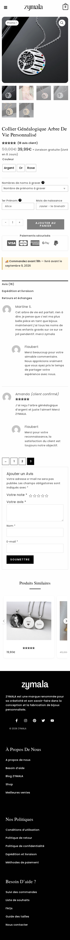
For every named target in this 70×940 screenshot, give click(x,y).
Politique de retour (19, 838)
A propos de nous (18, 760)
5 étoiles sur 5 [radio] (46, 496)
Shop (9, 784)
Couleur (8, 159)
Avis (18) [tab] (8, 284)
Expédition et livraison (21, 854)
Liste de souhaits (17, 900)
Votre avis (16, 502)
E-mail (12, 541)
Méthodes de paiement (22, 862)
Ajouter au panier (45, 224)
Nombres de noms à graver (23, 183)
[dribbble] (44, 720)
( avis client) (27, 143)
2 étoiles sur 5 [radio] (34, 496)
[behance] (35, 720)
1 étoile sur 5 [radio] (30, 496)
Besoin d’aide (15, 768)
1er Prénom (11, 200)
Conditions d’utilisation (22, 830)
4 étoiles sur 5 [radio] (42, 496)
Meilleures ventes (18, 792)
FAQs (9, 908)
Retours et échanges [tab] (17, 298)
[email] (52, 720)
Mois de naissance (49, 200)
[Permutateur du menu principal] (5, 7)
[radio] (9, 168)
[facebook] (17, 720)
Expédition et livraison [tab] (18, 291)
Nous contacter (17, 925)
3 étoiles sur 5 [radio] (38, 496)
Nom (11, 526)
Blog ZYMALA (14, 776)
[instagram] (26, 720)
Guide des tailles (17, 916)
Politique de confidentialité (25, 846)
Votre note (17, 495)
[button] (62, 23)
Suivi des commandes (21, 892)
